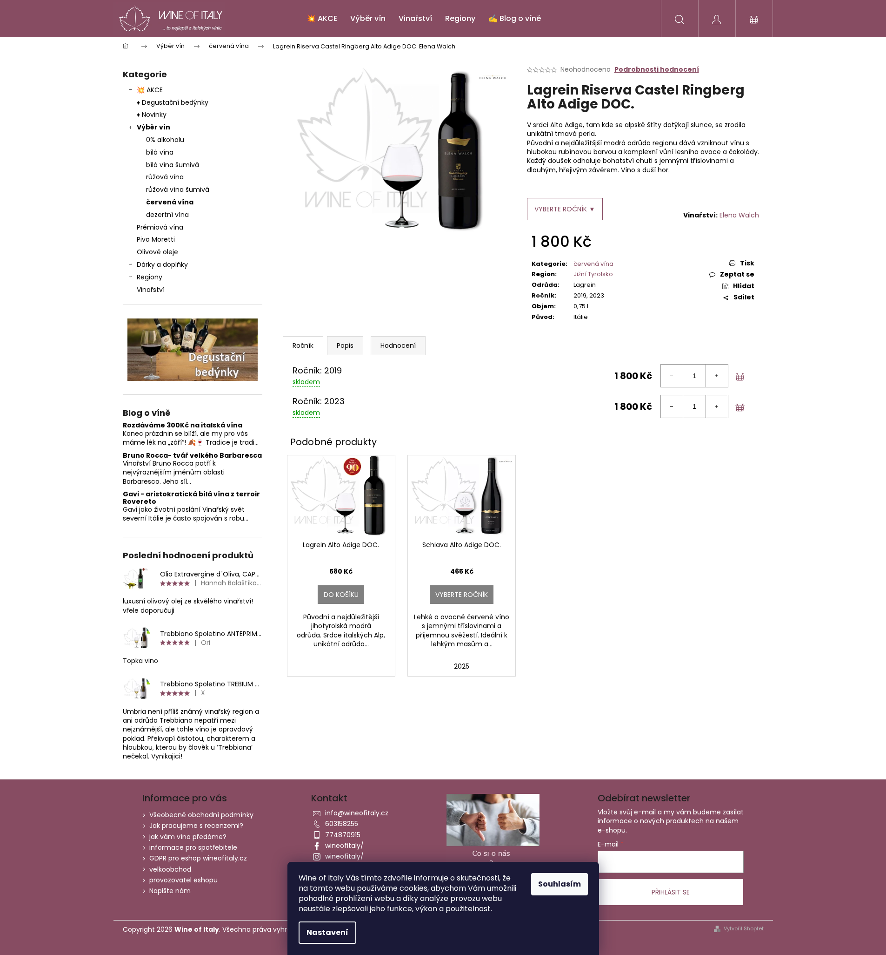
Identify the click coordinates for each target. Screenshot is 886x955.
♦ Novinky (152, 114)
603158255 (341, 823)
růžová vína (165, 177)
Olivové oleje (157, 252)
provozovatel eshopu (183, 880)
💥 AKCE (150, 90)
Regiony (149, 277)
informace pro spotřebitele (193, 847)
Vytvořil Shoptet (744, 928)
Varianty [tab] (303, 345)
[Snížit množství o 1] (672, 376)
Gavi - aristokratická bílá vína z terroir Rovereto (191, 498)
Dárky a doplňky (162, 264)
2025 (461, 666)
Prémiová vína (161, 227)
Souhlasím (559, 884)
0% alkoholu (165, 139)
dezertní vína (167, 214)
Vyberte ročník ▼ (564, 209)
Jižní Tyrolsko (593, 274)
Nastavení (327, 932)
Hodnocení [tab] (398, 345)
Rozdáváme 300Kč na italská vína (182, 425)
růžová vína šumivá (177, 189)
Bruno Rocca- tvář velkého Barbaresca (192, 455)
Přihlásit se (671, 892)
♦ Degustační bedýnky (172, 102)
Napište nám (170, 890)
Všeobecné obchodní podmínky (201, 815)
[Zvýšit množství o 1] (717, 376)
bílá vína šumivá (172, 164)
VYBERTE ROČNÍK (461, 594)
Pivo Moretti (156, 239)
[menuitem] (322, 18)
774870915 (342, 835)
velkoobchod (170, 869)
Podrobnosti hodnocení (656, 69)
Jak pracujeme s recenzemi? (196, 825)
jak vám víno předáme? (187, 836)
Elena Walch (739, 215)
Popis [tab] (345, 345)
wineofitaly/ (344, 845)
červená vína (169, 202)
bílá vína (159, 152)
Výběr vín (153, 127)
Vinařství (151, 289)
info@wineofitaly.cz (356, 813)
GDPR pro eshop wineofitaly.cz (198, 858)
